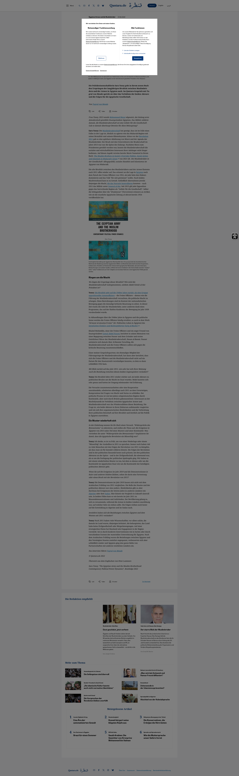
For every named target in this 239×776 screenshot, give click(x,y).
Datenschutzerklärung (92, 41)
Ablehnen (101, 58)
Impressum (103, 70)
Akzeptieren (138, 58)
